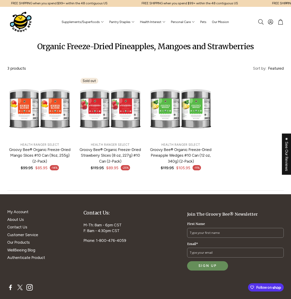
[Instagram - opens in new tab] (29, 287)
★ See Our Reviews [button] (286, 154)
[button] (260, 22)
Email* (192, 244)
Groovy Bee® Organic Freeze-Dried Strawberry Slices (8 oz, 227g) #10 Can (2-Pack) (110, 155)
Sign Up (207, 266)
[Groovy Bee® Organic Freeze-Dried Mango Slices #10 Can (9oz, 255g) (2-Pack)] (39, 107)
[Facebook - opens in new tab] (10, 287)
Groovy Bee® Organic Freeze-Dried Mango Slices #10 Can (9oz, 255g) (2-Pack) (39, 155)
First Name (196, 224)
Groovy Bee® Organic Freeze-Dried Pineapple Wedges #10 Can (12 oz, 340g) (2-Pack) (180, 155)
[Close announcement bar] (286, 3)
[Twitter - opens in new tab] (20, 287)
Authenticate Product (26, 257)
